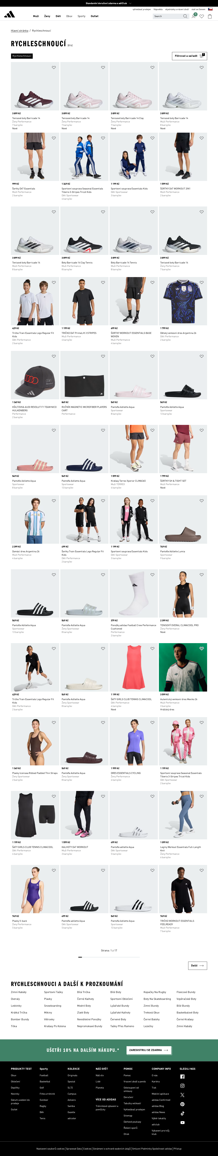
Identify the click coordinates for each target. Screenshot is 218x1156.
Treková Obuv (151, 1012)
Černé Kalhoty (85, 999)
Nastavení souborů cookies (50, 1149)
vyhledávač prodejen (142, 10)
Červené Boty (118, 1019)
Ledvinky (16, 1006)
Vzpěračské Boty (186, 999)
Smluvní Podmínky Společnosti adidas (152, 1149)
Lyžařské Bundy (119, 1006)
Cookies (87, 1149)
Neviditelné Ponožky (89, 1019)
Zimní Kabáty (18, 992)
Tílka (14, 1026)
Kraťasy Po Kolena (55, 1026)
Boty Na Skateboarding (157, 999)
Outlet (94, 16)
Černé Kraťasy (185, 1019)
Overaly (15, 999)
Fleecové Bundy (186, 992)
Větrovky (49, 1019)
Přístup (178, 1149)
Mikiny (48, 1012)
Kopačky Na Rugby (155, 992)
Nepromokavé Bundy (89, 1026)
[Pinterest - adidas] (193, 1104)
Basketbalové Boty (187, 1012)
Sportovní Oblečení (121, 999)
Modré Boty (84, 1006)
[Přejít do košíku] (210, 16)
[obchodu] (9, 15)
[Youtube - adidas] (193, 1123)
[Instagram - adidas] (193, 1086)
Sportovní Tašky (53, 992)
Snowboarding (52, 1006)
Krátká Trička (19, 1012)
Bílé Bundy (183, 1006)
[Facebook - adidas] (193, 1077)
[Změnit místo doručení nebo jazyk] (210, 9)
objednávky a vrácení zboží (177, 10)
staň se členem (198, 10)
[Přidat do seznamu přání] (54, 68)
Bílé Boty (115, 992)
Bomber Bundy (20, 1019)
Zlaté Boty (83, 1012)
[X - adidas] (193, 1095)
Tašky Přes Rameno (122, 1026)
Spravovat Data (74, 1149)
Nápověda (158, 10)
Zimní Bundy (151, 1006)
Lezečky (148, 1026)
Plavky (48, 999)
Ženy (47, 16)
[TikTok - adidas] (193, 1113)
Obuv (69, 16)
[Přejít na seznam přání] (202, 16)
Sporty (81, 16)
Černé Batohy (152, 1019)
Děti (58, 16)
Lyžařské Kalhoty (120, 1012)
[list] (91, 56)
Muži (36, 16)
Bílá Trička (83, 992)
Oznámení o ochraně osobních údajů (112, 1149)
